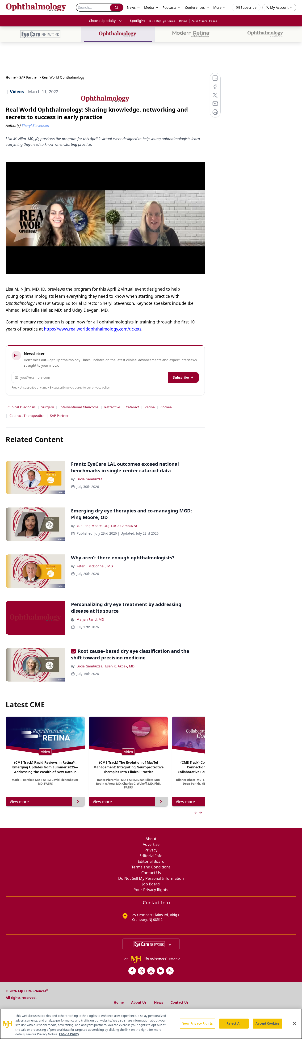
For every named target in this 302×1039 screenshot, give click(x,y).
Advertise (151, 844)
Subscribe (181, 377)
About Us (139, 1002)
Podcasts (169, 7)
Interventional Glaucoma (79, 407)
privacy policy (100, 387)
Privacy (151, 850)
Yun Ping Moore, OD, (92, 526)
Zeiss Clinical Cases (204, 21)
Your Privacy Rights (151, 889)
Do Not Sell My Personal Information (151, 878)
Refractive (112, 407)
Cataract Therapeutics (26, 415)
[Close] (294, 1023)
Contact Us (151, 872)
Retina (183, 21)
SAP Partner (28, 77)
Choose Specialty (102, 20)
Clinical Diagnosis (22, 407)
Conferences (195, 7)
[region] (151, 1024)
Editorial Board (151, 861)
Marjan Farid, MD (90, 619)
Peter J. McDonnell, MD (94, 566)
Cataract (132, 407)
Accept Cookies (267, 1023)
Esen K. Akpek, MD (119, 666)
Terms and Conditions (151, 867)
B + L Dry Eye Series (162, 21)
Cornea (166, 407)
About (151, 838)
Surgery (47, 407)
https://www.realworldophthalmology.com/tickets (92, 329)
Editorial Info (151, 855)
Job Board (151, 884)
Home (11, 77)
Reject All (233, 1023)
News (158, 1002)
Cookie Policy (69, 1034)
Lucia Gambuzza (89, 479)
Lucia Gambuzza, (89, 666)
